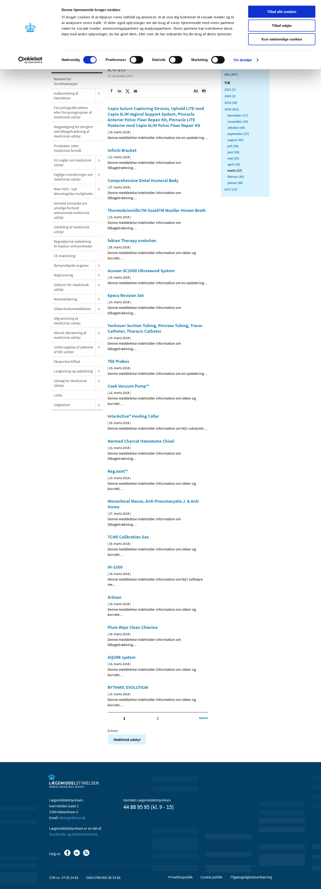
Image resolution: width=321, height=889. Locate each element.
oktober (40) (236, 127)
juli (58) (233, 146)
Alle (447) (231, 74)
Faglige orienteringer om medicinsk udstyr (73, 177)
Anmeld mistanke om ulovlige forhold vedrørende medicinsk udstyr (71, 210)
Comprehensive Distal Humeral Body (143, 180)
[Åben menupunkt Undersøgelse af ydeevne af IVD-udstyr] (98, 347)
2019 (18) (230, 103)
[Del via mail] (135, 91)
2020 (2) (230, 96)
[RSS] (86, 855)
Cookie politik (211, 877)
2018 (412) (231, 109)
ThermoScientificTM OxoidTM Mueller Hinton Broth (157, 210)
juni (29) (233, 152)
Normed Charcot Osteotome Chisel (141, 441)
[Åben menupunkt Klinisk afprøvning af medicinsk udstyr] (98, 332)
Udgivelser (62, 404)
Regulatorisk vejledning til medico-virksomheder (73, 243)
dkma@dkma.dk (72, 817)
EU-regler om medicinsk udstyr (72, 162)
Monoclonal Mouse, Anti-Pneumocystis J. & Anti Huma (153, 503)
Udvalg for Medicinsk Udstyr (70, 383)
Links (58, 395)
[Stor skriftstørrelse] (196, 91)
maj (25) (233, 158)
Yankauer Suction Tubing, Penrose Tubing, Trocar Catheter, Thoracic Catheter (155, 328)
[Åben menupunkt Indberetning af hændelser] (98, 93)
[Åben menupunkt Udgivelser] (98, 404)
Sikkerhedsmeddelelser (72, 308)
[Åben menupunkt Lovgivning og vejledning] (98, 371)
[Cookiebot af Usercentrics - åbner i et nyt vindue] (30, 60)
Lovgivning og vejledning (73, 371)
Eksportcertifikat (67, 361)
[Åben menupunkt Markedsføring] (98, 299)
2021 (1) (230, 89)
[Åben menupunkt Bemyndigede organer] (98, 265)
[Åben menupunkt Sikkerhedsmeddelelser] (98, 308)
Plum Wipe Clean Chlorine (133, 627)
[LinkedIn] (77, 855)
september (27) (238, 134)
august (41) (235, 140)
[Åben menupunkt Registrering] (98, 275)
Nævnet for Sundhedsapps (66, 81)
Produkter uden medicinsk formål (67, 148)
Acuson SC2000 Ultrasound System (141, 270)
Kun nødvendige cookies (282, 39)
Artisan (114, 597)
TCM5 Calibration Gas (128, 537)
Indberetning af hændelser (66, 95)
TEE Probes (118, 361)
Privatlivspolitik (180, 877)
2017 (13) (230, 189)
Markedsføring (65, 299)
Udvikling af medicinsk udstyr (71, 229)
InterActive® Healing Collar (133, 416)
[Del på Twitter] (127, 91)
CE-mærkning (64, 255)
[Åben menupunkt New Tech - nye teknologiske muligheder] (98, 189)
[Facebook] (67, 855)
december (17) (237, 115)
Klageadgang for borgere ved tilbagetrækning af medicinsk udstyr (73, 131)
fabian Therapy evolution (132, 240)
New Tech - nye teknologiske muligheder (73, 191)
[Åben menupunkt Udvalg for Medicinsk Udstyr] (98, 380)
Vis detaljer (243, 60)
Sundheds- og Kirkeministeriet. (73, 834)
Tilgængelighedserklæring (251, 877)
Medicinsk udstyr (127, 739)
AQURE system (122, 657)
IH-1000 (115, 567)
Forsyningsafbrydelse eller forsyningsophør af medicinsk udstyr (73, 112)
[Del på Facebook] (111, 91)
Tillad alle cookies (281, 12)
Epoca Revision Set (126, 295)
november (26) (237, 121)
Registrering (63, 275)
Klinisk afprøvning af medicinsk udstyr (70, 335)
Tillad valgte (282, 26)
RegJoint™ (118, 471)
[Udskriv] (203, 91)
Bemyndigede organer (71, 265)
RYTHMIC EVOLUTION (128, 687)
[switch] (136, 60)
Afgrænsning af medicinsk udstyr (67, 320)
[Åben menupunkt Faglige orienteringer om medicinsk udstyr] (98, 174)
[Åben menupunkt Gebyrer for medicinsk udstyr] (98, 284)
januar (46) (235, 183)
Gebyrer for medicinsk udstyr (71, 287)
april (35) (233, 164)
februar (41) (235, 176)
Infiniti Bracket (122, 150)
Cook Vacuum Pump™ (128, 386)
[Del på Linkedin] (119, 91)
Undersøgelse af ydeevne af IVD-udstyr (73, 349)
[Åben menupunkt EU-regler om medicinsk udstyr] (98, 160)
